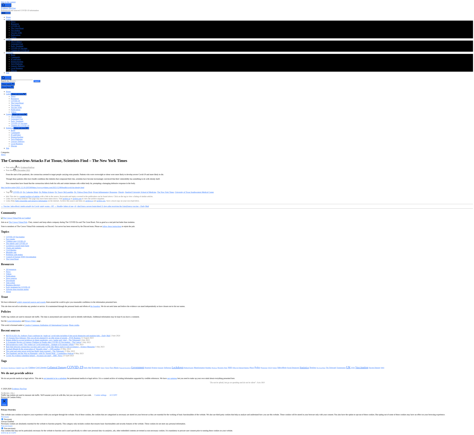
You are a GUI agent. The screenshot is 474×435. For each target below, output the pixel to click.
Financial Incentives (125, 368)
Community (15, 57)
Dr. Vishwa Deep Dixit (83, 192)
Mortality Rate (222, 368)
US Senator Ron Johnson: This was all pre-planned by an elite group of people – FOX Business (43, 338)
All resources (11, 269)
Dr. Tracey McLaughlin (64, 192)
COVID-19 (15, 26)
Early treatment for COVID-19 (18, 287)
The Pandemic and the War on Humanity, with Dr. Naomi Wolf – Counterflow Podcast (40, 353)
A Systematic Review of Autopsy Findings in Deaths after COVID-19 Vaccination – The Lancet (43, 342)
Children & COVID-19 (20, 50)
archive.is (66, 199)
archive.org (77, 199)
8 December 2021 (23, 170)
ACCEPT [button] (113, 395)
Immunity (161, 368)
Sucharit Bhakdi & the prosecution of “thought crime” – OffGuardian (33, 349)
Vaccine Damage (374, 368)
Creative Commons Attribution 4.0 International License (46, 325)
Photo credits (74, 325)
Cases (23, 368)
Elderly (103, 368)
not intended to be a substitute (55, 378)
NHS (230, 368)
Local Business (17, 68)
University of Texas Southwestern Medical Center (194, 192)
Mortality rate (11, 252)
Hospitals (148, 368)
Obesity (121, 192)
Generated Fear (17, 44)
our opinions (172, 378)
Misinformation (199, 368)
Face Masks (114, 368)
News (13, 22)
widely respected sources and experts (31, 302)
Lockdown (177, 367)
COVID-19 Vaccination (15, 237)
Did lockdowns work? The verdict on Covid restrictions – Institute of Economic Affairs (40, 344)
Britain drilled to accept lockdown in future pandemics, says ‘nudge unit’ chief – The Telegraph (43, 340)
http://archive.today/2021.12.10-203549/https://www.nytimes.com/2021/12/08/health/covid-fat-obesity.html (42, 187)
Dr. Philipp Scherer (46, 192)
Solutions (9, 53)
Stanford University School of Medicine (140, 192)
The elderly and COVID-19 (17, 243)
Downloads (10, 280)
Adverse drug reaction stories (17, 289)
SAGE (270, 368)
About (8, 292)
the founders (95, 306)
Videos (13, 37)
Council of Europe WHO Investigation (21, 257)
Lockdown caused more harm (17, 246)
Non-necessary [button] (7, 426)
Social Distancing (293, 368)
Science (274, 368)
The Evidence (16, 42)
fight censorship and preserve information (31, 201)
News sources (11, 278)
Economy (96, 367)
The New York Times (165, 192)
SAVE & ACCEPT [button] (8, 433)
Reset (13, 55)
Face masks (10, 239)
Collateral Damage (57, 367)
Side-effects (281, 368)
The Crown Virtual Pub (18, 222)
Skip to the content (8, 2)
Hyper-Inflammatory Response (105, 192)
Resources (15, 24)
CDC (26, 368)
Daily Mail (87, 368)
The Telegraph (331, 368)
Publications (15, 35)
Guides (8, 39)
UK (348, 367)
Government (137, 367)
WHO (382, 368)
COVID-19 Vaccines (19, 48)
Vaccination (15, 30)
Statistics (304, 367)
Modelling (208, 368)
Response (264, 368)
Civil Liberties (41, 368)
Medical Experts (188, 368)
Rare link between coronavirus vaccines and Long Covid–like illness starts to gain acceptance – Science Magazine (50, 347)
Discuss (14, 70)
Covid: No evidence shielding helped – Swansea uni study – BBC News (34, 356)
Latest (8, 19)
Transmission (341, 368)
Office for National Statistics (240, 368)
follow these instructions (111, 226)
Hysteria (154, 368)
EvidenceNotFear (27, 167)
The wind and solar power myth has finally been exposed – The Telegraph (35, 351)
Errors (107, 368)
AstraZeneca (11, 368)
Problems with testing (14, 255)
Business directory (13, 285)
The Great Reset (17, 28)
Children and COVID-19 (16, 241)
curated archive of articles (30, 196)
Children (31, 368)
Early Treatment (17, 46)
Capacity (18, 368)
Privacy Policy (30, 321)
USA (353, 368)
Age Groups (4, 368)
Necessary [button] (5, 417)
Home (8, 17)
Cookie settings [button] (100, 395)
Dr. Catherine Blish (30, 192)
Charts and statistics (13, 248)
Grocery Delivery (18, 66)
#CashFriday (16, 59)
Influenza (167, 368)
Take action (10, 283)
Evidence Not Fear (8, 8)
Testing (312, 367)
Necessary (8, 419)
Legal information (14, 321)
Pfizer (252, 368)
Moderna (214, 368)
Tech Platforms (17, 64)
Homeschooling (17, 62)
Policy (258, 367)
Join (7, 73)
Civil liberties (11, 250)
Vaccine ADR (16, 33)
